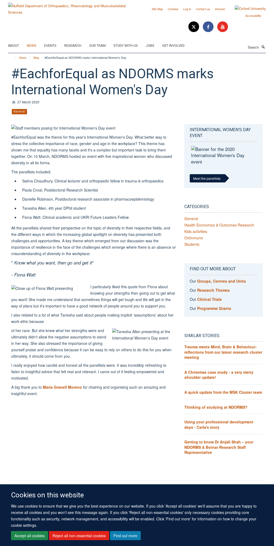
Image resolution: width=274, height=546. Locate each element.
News (31, 45)
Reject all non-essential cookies (79, 535)
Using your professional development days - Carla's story (218, 424)
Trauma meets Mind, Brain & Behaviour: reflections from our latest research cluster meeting (223, 352)
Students (191, 244)
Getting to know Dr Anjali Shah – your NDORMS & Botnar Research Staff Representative (218, 447)
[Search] (263, 47)
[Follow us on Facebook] (209, 26)
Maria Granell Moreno (62, 387)
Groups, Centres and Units (221, 281)
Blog (36, 57)
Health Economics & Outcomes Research (219, 225)
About (13, 45)
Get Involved (173, 45)
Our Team (97, 45)
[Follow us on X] (194, 26)
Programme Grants (214, 308)
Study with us (125, 45)
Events (50, 45)
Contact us (203, 9)
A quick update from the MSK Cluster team (223, 392)
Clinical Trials (209, 299)
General (191, 218)
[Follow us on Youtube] (222, 26)
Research (72, 45)
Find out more (125, 535)
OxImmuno (193, 237)
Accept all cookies (29, 535)
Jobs (150, 45)
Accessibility (253, 15)
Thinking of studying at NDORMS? (216, 407)
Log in (187, 9)
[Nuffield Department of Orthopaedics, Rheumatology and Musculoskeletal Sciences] (70, 7)
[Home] (12, 58)
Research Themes (213, 290)
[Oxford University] (246, 8)
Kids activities (195, 231)
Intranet (220, 9)
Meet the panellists (206, 178)
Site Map (157, 9)
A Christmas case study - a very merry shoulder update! (218, 374)
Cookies (173, 9)
